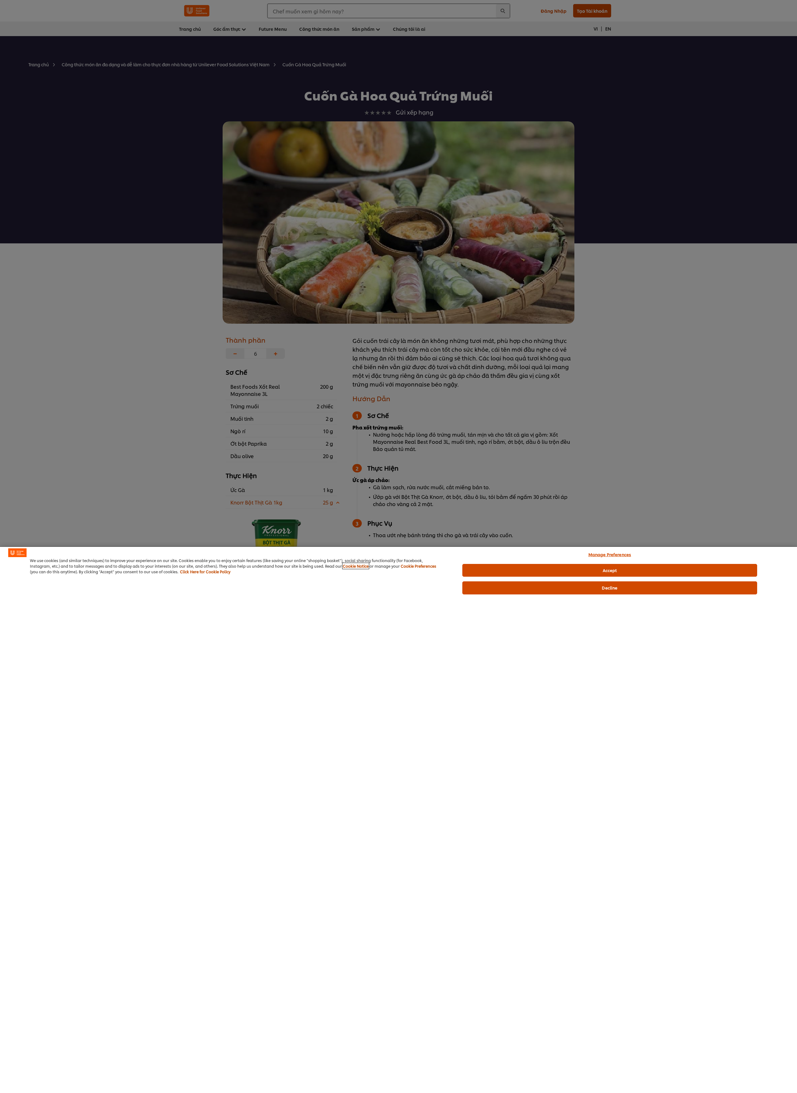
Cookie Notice (356, 566)
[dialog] (398, 819)
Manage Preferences (609, 554)
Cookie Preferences (418, 566)
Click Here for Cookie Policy (205, 571)
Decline (609, 587)
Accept (610, 570)
